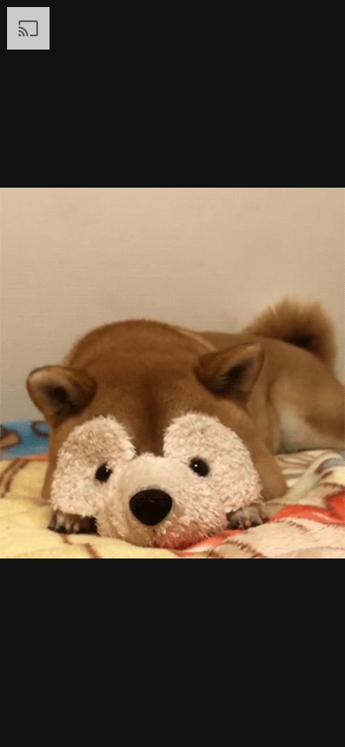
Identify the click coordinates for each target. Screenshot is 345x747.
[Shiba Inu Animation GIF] (172, 373)
